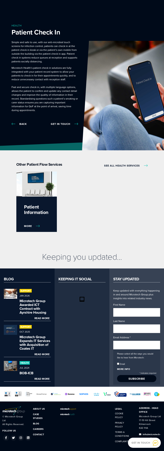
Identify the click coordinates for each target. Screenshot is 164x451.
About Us (39, 409)
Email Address (122, 337)
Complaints (122, 441)
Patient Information (36, 209)
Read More (42, 318)
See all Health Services (122, 165)
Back (23, 124)
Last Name (119, 321)
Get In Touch (61, 124)
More (28, 226)
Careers (38, 429)
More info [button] (123, 369)
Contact (38, 434)
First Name (119, 304)
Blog (36, 423)
